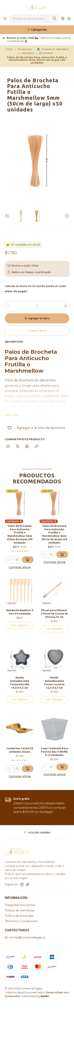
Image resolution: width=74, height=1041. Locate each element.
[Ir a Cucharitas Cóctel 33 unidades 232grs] (20, 729)
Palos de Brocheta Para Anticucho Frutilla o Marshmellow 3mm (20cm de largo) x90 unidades (19, 534)
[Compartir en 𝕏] (17, 446)
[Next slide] (66, 216)
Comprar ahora (20, 567)
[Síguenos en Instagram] (22, 884)
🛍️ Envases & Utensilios (53, 49)
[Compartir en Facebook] (8, 446)
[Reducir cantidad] (8, 306)
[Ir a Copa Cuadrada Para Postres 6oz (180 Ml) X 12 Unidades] (54, 729)
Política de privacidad (19, 916)
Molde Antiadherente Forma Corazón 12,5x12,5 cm (54, 682)
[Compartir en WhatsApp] (27, 446)
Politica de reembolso (20, 910)
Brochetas (46, 53)
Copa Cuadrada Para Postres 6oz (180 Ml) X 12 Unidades (54, 752)
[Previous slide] (8, 216)
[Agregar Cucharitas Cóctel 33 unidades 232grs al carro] (28, 768)
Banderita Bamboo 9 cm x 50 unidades (19, 612)
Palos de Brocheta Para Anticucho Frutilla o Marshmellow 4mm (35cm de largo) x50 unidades (54, 534)
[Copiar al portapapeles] (36, 446)
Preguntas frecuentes (20, 905)
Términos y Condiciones (21, 921)
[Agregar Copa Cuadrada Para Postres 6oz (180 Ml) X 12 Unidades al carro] (62, 767)
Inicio (9, 49)
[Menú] (5, 18)
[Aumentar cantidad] (65, 306)
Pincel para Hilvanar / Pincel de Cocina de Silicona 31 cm (54, 613)
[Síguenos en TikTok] (28, 884)
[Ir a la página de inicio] (37, 7)
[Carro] (69, 18)
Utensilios (27, 53)
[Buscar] (54, 18)
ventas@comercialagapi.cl (27, 937)
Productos (25, 49)
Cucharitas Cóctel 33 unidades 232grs (19, 750)
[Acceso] (63, 18)
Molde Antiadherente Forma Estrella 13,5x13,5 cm (19, 682)
